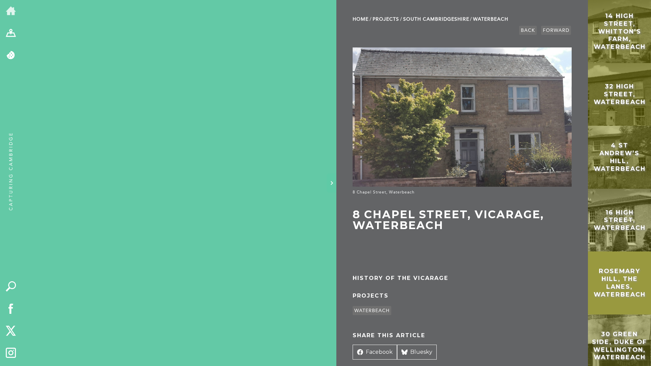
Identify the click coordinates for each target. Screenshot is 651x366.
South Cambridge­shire (436, 19)
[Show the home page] (11, 11)
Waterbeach (490, 19)
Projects (386, 19)
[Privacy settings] (11, 55)
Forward (556, 30)
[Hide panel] (331, 183)
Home (361, 19)
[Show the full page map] (11, 33)
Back (528, 30)
